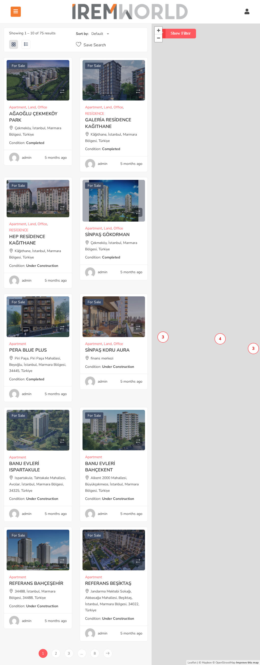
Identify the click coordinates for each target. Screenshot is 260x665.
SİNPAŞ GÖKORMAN (107, 235)
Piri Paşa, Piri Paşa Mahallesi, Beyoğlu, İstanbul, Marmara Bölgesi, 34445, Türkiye (37, 364)
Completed (35, 142)
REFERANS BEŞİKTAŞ (108, 583)
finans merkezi (102, 358)
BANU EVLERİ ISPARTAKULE (24, 466)
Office (42, 107)
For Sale (18, 65)
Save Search (94, 45)
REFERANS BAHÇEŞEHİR (36, 583)
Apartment (17, 107)
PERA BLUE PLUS (28, 350)
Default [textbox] (97, 33)
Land (32, 107)
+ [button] (158, 30)
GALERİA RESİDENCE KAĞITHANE (108, 123)
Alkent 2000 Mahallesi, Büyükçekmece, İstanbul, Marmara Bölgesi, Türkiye (112, 484)
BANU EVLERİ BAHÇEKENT (100, 466)
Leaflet (192, 662)
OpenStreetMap (225, 662)
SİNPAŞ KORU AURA (107, 350)
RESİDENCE (94, 113)
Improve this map (247, 662)
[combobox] (100, 33)
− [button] (158, 38)
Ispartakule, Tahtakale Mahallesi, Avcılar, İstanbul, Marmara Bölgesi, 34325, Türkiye (37, 484)
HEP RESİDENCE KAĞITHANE (27, 240)
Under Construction (42, 265)
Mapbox (207, 662)
